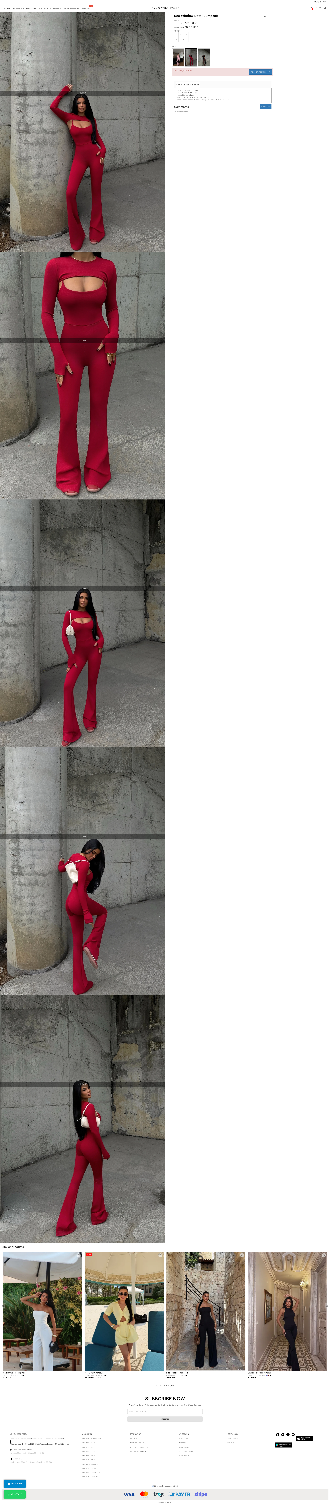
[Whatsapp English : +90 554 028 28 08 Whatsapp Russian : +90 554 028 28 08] (44, 1441)
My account (183, 1438)
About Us (230, 1443)
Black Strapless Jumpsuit (177, 1373)
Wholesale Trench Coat (91, 1472)
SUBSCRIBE (165, 1419)
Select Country (165, 1386)
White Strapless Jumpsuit (13, 1373)
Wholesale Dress (88, 1455)
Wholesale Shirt (88, 1460)
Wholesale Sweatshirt (90, 1464)
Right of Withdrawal (138, 1443)
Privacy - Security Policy (139, 1447)
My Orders (183, 1443)
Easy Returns (184, 1447)
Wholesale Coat (88, 1447)
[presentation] (2, 1305)
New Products (232, 1438)
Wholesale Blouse (89, 1443)
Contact (133, 1438)
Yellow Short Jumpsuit (94, 1373)
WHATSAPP (16, 1494)
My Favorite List (184, 1455)
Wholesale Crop (88, 1451)
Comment (265, 107)
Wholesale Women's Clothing (93, 1438)
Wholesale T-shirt (89, 1468)
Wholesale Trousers (90, 1477)
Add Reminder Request (260, 72)
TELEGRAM (16, 1484)
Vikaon (169, 1502)
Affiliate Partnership (138, 1451)
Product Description (187, 85)
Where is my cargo (186, 1451)
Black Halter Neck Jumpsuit (259, 1373)
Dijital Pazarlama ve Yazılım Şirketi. (166, 1486)
